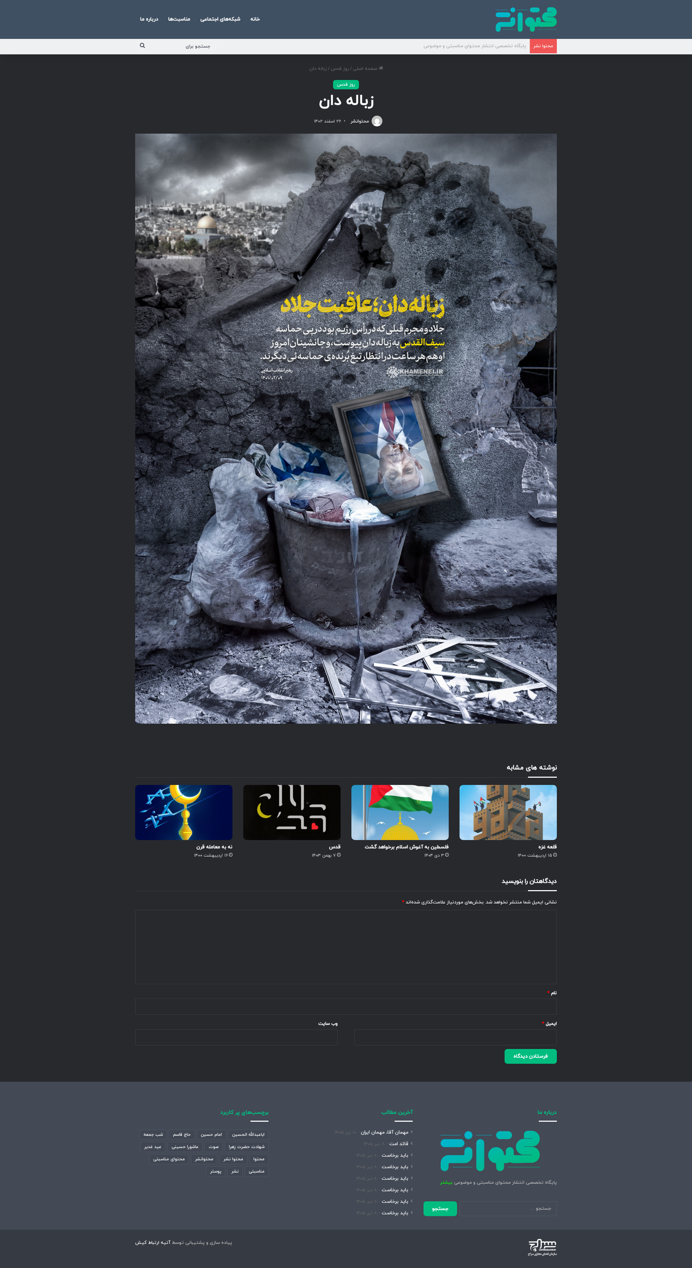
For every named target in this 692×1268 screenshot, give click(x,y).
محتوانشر (360, 121)
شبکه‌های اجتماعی (220, 19)
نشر (235, 1171)
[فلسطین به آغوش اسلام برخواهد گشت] (400, 812)
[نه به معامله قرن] (183, 812)
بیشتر (446, 1182)
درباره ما (149, 19)
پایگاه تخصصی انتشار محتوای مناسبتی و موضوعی (474, 46)
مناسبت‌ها (179, 19)
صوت (214, 1147)
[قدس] (292, 812)
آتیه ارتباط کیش (152, 1243)
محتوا (259, 1159)
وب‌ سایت (328, 1024)
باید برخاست (395, 1155)
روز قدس (340, 69)
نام (552, 993)
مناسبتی (257, 1171)
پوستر (215, 1171)
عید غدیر (152, 1147)
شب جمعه (153, 1135)
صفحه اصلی (366, 69)
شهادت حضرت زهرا (247, 1147)
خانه (255, 19)
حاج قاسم (182, 1135)
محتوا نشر (233, 1159)
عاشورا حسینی (185, 1147)
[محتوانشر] (526, 19)
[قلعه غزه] (508, 812)
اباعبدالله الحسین (248, 1135)
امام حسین (211, 1135)
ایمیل (549, 1024)
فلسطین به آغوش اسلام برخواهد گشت (407, 847)
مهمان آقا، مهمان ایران (384, 1132)
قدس (335, 847)
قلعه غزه (547, 847)
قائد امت (398, 1143)
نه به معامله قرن (214, 847)
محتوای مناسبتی (169, 1159)
